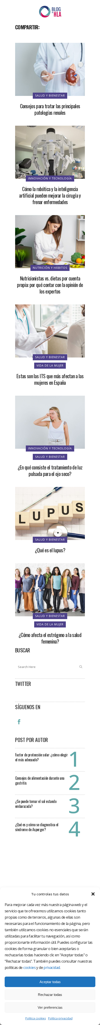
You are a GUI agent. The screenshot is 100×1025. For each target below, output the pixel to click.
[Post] (31, 37)
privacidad (51, 967)
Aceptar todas (50, 982)
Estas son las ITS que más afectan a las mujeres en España (50, 379)
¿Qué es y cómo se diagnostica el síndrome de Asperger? (36, 827)
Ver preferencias (50, 1007)
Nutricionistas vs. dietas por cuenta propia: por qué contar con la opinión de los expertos (50, 284)
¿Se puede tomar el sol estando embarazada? (35, 804)
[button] (93, 894)
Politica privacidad (60, 1018)
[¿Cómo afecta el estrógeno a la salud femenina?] (50, 589)
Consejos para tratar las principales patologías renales (50, 109)
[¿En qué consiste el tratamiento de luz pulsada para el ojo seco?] (50, 421)
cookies (29, 967)
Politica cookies (35, 1018)
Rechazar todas (50, 995)
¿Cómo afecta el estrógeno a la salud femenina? (50, 638)
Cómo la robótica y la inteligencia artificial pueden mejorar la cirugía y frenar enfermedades (50, 195)
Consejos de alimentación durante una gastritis (39, 780)
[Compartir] (20, 37)
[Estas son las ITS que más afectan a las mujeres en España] (50, 330)
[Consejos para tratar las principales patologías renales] (50, 68)
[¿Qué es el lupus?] (50, 513)
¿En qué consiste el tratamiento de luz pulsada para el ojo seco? (50, 470)
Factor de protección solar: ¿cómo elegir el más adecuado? (41, 757)
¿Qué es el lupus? (50, 550)
